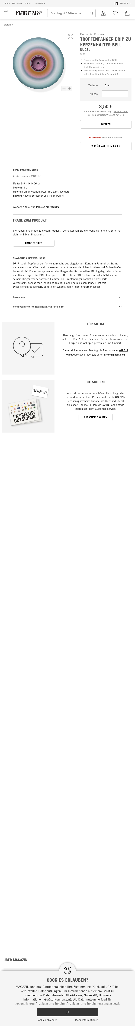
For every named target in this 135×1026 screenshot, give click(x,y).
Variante (93, 85)
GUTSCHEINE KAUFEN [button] (95, 417)
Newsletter (40, 3)
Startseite (9, 24)
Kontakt (28, 3)
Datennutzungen (49, 991)
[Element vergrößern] (69, 88)
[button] (70, 36)
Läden (7, 3)
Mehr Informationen (86, 1019)
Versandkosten (121, 111)
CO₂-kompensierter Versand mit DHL (106, 114)
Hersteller (17, 3)
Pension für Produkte (48, 207)
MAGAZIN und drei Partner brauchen (41, 987)
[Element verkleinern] (64, 88)
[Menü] (6, 13)
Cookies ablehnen (47, 1019)
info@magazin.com (114, 354)
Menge (94, 93)
